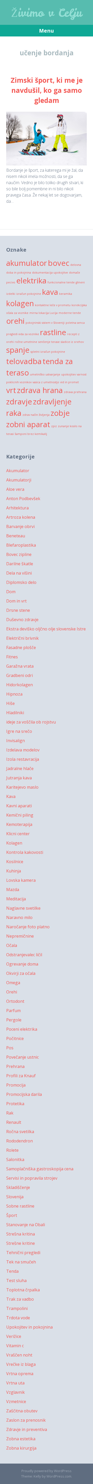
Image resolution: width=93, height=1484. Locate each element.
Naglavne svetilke (23, 908)
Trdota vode (18, 1318)
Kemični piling (19, 815)
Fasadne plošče (21, 647)
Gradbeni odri (19, 675)
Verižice (13, 1336)
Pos (9, 1048)
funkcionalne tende (61, 282)
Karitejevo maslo (22, 787)
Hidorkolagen (19, 685)
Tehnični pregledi (23, 1252)
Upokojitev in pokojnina (29, 1327)
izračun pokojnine (28, 294)
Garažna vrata (20, 666)
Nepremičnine (20, 936)
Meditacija (16, 899)
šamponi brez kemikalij (31, 434)
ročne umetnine (26, 342)
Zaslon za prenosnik (26, 1420)
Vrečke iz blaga (21, 1364)
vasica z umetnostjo (46, 382)
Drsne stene (18, 610)
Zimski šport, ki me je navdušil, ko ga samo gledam (47, 90)
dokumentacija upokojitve (50, 272)
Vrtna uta (15, 1383)
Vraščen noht (19, 1355)
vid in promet (69, 382)
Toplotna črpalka (23, 1290)
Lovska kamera (21, 880)
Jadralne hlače (20, 768)
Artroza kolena (20, 517)
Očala (11, 945)
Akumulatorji (18, 480)
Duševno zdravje (22, 619)
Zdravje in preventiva (26, 1429)
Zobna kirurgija (21, 1448)
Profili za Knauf (21, 1076)
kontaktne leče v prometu (53, 305)
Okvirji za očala (20, 973)
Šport (11, 1215)
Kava (11, 796)
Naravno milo (19, 917)
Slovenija (15, 1197)
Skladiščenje (18, 1187)
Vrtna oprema (19, 1373)
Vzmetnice (16, 1401)
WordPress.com (59, 1476)
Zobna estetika (20, 1439)
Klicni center (18, 834)
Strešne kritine (20, 1243)
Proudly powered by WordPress (46, 1470)
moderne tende (70, 313)
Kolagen (14, 843)
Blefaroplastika (21, 545)
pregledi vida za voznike (22, 334)
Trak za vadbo (20, 1299)
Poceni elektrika (21, 1029)
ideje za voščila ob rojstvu (31, 722)
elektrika (31, 280)
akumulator (26, 263)
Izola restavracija (22, 759)
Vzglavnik (15, 1392)
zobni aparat (28, 424)
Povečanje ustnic (22, 1057)
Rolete (12, 1150)
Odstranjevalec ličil (24, 955)
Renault (13, 1122)
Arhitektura (17, 508)
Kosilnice (14, 861)
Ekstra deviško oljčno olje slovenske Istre (46, 629)
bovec (58, 263)
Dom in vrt (16, 601)
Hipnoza (14, 694)
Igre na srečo (19, 731)
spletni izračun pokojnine (47, 351)
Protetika (15, 1103)
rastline (53, 332)
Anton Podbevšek (23, 498)
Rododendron (19, 1141)
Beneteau (15, 536)
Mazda (12, 889)
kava (50, 292)
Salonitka (15, 1159)
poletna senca (75, 323)
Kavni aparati (19, 806)
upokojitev (68, 374)
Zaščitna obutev (21, 1411)
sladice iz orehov (72, 342)
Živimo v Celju (46, 13)
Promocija (16, 1085)
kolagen (20, 303)
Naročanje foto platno (28, 927)
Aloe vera (15, 489)
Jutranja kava (19, 778)
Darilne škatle (19, 564)
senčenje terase (49, 342)
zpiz (54, 426)
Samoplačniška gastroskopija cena (39, 1169)
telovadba (24, 361)
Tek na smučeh (21, 1262)
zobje (60, 413)
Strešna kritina (20, 1234)
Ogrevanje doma (22, 964)
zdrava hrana (40, 390)
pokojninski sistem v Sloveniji (45, 323)
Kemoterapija (19, 824)
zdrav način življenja (36, 415)
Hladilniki (15, 712)
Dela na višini (19, 573)
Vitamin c (15, 1346)
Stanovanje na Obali (25, 1224)
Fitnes (12, 657)
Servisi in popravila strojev (31, 1178)
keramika (65, 294)
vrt (11, 390)
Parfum (13, 1010)
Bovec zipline (19, 554)
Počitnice (15, 1038)
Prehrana (15, 1066)
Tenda (12, 1271)
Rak (9, 1113)
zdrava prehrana (75, 392)
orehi (15, 321)
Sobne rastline (20, 1206)
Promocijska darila (24, 1094)
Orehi (11, 992)
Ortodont (15, 1001)
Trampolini (17, 1308)
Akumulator (17, 470)
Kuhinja (13, 871)
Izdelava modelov (23, 750)
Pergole (13, 1020)
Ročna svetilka (20, 1131)
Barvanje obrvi (20, 526)
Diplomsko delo (21, 582)
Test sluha (16, 1280)
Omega (13, 982)
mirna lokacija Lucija (43, 313)
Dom (11, 591)
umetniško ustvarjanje (45, 374)
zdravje (19, 401)
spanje (17, 350)
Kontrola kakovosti (24, 852)
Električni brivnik (22, 638)
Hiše (10, 703)
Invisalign (15, 740)
